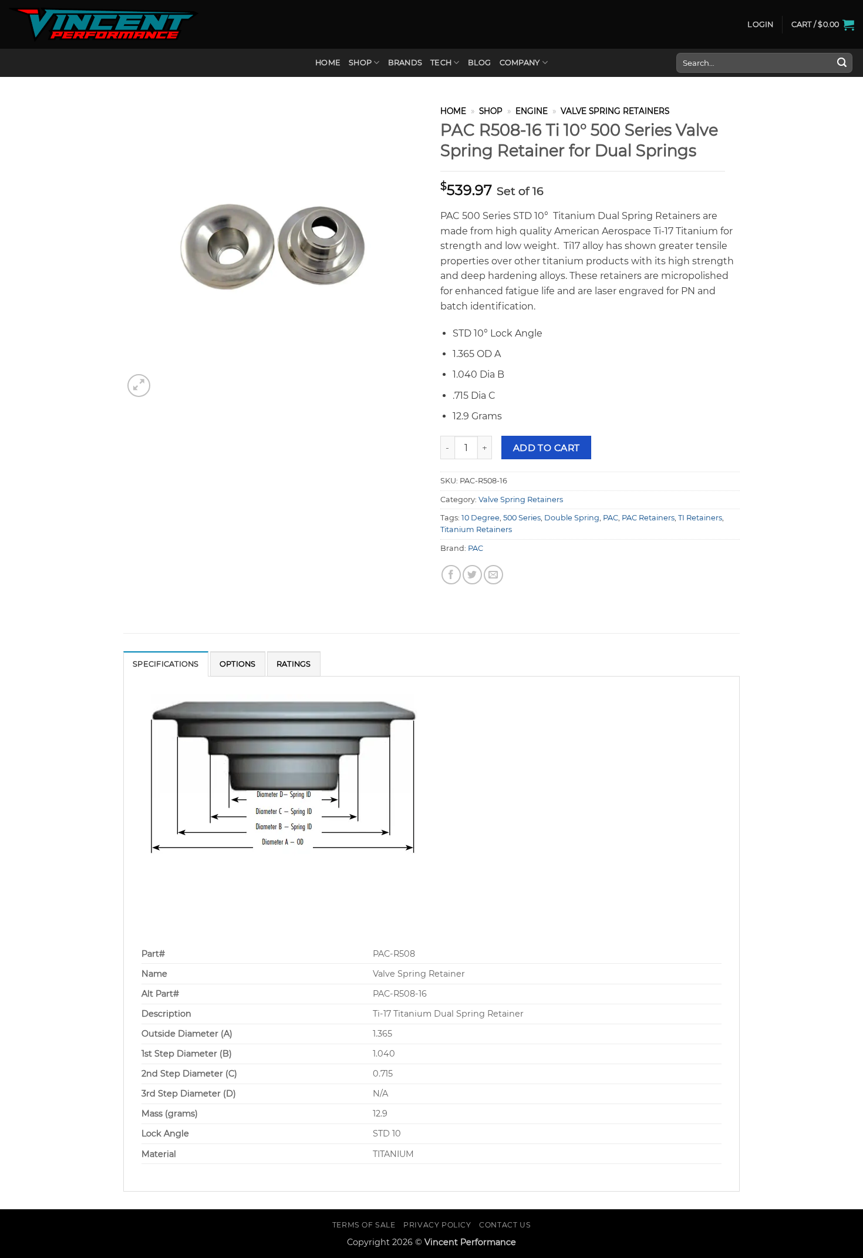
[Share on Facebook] (451, 574)
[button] (760, 24)
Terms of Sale (364, 1224)
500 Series (522, 517)
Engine (531, 111)
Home (328, 62)
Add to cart (546, 447)
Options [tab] (238, 664)
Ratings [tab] (294, 664)
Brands (405, 62)
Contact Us (505, 1224)
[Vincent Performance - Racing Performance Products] (103, 25)
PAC (610, 517)
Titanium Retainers (476, 529)
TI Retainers (700, 517)
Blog (479, 62)
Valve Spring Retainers (615, 111)
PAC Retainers (648, 517)
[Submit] (842, 63)
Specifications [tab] (166, 664)
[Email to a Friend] (493, 574)
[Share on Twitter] (472, 574)
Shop (360, 62)
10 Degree (480, 517)
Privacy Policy (437, 1224)
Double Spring (571, 517)
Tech (440, 62)
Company (520, 62)
